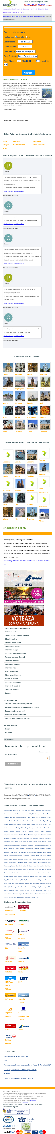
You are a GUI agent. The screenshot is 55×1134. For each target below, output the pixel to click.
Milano (29, 375)
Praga (42, 389)
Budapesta (31, 417)
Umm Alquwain (39, 145)
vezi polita (33, 1100)
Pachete (5, 12)
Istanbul (30, 403)
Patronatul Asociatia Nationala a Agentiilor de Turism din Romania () (27, 1065)
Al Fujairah (37, 141)
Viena (5, 432)
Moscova (6, 462)
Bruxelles (43, 375)
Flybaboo (8, 972)
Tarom (20, 1030)
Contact (22, 12)
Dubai (5, 141)
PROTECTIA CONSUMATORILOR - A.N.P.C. (18, 1078)
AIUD (26, 795)
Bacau (17, 417)
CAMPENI (40, 795)
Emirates (8, 962)
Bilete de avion (7, 9)
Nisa (16, 519)
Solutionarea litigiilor (10, 1107)
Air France (9, 924)
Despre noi (16, 12)
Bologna (18, 490)
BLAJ (14, 795)
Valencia (43, 417)
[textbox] (26, 51)
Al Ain (5, 148)
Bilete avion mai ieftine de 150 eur (32, 9)
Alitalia (21, 924)
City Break (45, 9)
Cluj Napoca (19, 389)
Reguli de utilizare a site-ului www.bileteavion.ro (20, 1104)
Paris (5, 389)
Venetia (18, 462)
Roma (5, 417)
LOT (19, 982)
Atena (29, 432)
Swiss (7, 1030)
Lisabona (43, 432)
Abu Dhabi (16, 141)
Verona (17, 476)
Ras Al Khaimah (19, 145)
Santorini (30, 490)
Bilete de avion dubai (39, 16)
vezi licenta (25, 1102)
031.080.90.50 (41, 4)
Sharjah (6, 145)
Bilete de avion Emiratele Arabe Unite (22, 16)
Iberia (20, 972)
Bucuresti (6, 490)
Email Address (26, 754)
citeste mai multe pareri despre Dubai (14, 191)
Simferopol (43, 507)
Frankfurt (30, 389)
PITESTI (32, 795)
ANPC (41, 1104)
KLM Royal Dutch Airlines (9, 985)
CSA (7, 948)
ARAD (20, 795)
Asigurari (10, 12)
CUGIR (47, 795)
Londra (5, 375)
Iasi (41, 403)
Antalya (42, 460)
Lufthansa (9, 999)
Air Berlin (22, 911)
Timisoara (18, 432)
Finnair (21, 962)
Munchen (18, 403)
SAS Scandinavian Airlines (23, 1016)
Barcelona (19, 375)
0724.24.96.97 (31, 4)
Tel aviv (30, 505)
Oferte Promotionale (16, 9)
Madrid (5, 403)
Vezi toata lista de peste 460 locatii (17, 799)
